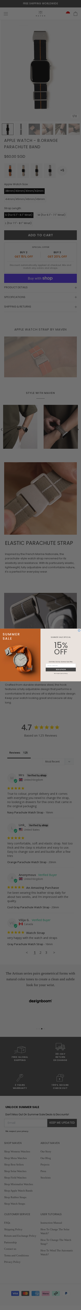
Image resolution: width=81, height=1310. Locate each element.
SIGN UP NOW (61, 669)
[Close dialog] (79, 631)
